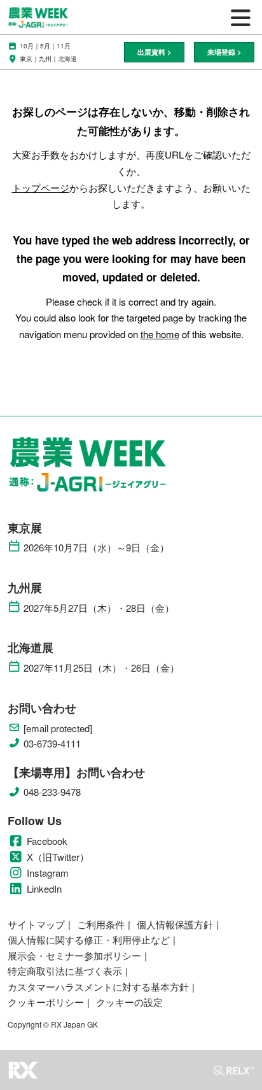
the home (160, 334)
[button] (154, 52)
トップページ (40, 187)
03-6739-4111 (52, 743)
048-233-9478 (52, 792)
